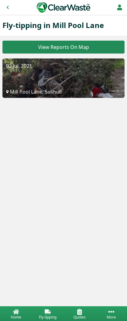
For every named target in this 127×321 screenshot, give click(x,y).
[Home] (63, 7)
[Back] (7, 7)
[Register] (120, 7)
